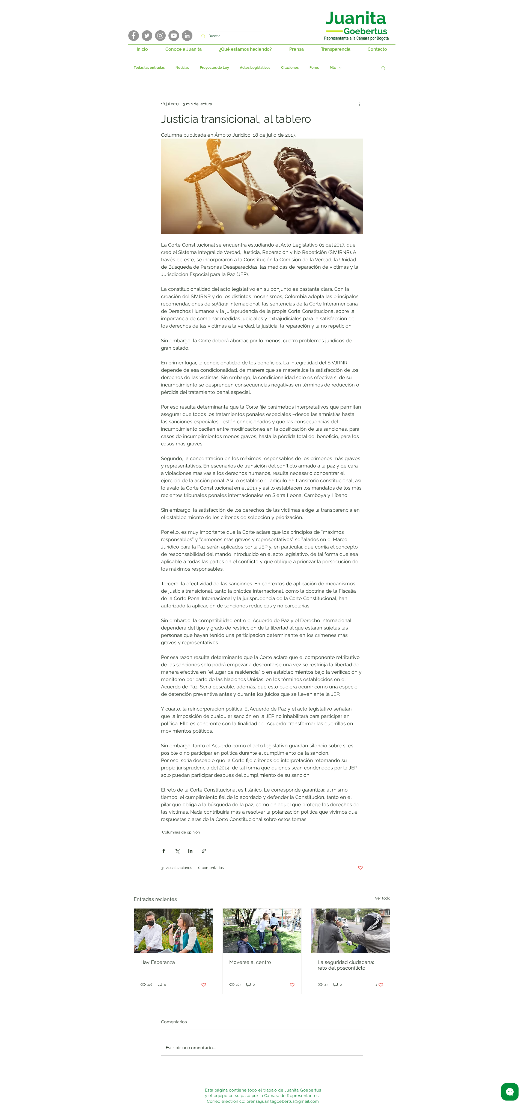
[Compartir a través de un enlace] (203, 850)
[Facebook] (133, 35)
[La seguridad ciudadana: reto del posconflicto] (350, 931)
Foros (314, 67)
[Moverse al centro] (262, 931)
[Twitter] (147, 35)
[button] (183, 49)
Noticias (182, 67)
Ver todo (382, 898)
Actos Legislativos (255, 67)
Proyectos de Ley (214, 67)
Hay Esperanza (158, 962)
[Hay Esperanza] (173, 931)
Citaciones (290, 67)
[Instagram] (160, 35)
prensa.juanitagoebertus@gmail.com (282, 1101)
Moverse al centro (250, 962)
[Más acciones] (359, 104)
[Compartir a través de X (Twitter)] (177, 850)
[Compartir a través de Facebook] (163, 850)
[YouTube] (173, 35)
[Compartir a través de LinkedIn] (190, 850)
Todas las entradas (149, 67)
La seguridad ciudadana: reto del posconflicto (346, 965)
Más (333, 67)
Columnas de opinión (181, 832)
